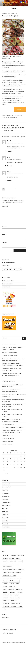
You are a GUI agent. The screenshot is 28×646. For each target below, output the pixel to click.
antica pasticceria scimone (17, 555)
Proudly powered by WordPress (17, 642)
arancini (18, 558)
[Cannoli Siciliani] (13, 54)
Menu (14, 8)
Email (4, 234)
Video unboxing (6, 287)
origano (5, 586)
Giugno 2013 (5, 514)
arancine (11, 558)
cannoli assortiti (6, 63)
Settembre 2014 (6, 505)
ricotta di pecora (15, 595)
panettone (12, 586)
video (11, 130)
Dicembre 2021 (6, 484)
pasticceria (19, 589)
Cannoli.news (10, 2)
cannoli (13, 127)
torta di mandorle (15, 603)
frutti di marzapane (14, 581)
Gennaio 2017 (5, 496)
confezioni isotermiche (14, 572)
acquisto (7, 127)
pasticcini (5, 592)
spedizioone (14, 600)
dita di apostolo (7, 575)
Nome (4, 227)
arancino (5, 561)
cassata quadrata (13, 564)
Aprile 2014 (5, 508)
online (12, 128)
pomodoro (6, 595)
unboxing (13, 606)
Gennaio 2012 (5, 527)
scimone (5, 597)
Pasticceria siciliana (11, 125)
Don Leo (14, 13)
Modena (11, 583)
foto (21, 578)
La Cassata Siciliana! (11, 352)
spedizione (6, 600)
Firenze (16, 578)
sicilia (17, 597)
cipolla (4, 572)
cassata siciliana (7, 566)
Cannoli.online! (6, 58)
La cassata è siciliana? (8, 438)
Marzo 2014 (5, 511)
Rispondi (9, 151)
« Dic (7, 473)
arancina (5, 558)
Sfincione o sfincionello (8, 444)
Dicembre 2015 (6, 502)
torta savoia (6, 606)
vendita (6, 130)
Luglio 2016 (5, 499)
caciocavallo (13, 561)
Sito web (4, 242)
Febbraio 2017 (6, 493)
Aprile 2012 (5, 521)
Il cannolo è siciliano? (7, 441)
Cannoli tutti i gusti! (7, 435)
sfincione (12, 597)
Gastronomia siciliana (8, 281)
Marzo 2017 (5, 490)
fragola (7, 128)
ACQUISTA (20, 109)
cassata (5, 564)
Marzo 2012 (5, 524)
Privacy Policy (5, 617)
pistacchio (18, 128)
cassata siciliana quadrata (10, 569)
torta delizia (6, 603)
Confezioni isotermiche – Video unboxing (13, 427)
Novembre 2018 (6, 487)
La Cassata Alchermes (8, 424)
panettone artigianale (8, 589)
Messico (5, 583)
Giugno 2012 (5, 517)
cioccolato (20, 127)
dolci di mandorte (7, 578)
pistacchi (12, 592)
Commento (5, 206)
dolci (14, 575)
